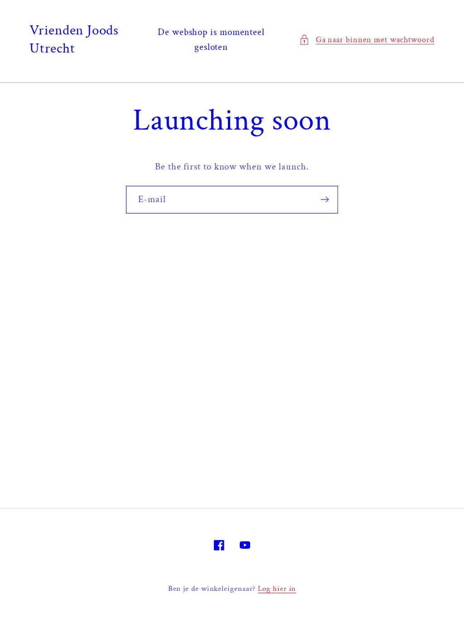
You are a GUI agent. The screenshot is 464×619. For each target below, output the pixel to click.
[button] (367, 39)
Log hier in (277, 589)
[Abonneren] (325, 199)
